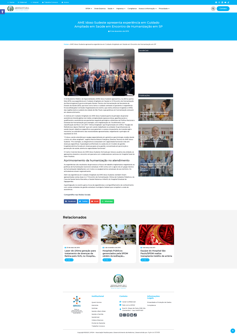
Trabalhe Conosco (98, 326)
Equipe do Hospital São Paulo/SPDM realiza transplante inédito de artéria (156, 253)
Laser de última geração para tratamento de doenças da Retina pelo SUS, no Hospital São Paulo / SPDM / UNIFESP (80, 253)
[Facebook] (216, 2)
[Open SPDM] (91, 9)
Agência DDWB (154, 332)
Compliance (151, 305)
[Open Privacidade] (169, 9)
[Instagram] (219, 2)
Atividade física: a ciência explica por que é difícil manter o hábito (154, 113)
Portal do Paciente (98, 323)
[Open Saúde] (113, 9)
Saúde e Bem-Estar (99, 311)
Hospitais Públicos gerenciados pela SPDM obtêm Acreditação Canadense (115, 253)
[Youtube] (225, 2)
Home (66, 44)
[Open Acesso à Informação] (156, 9)
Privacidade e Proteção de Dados (159, 302)
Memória (95, 305)
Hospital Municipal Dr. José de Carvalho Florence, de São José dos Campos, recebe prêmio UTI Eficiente (155, 167)
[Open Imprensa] (125, 9)
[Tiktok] (228, 2)
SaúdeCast (95, 317)
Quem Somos (97, 302)
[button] (2, 11)
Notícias (94, 308)
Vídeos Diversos (97, 320)
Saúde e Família (97, 314)
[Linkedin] (222, 2)
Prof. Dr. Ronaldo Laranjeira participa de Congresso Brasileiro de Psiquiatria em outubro (154, 139)
